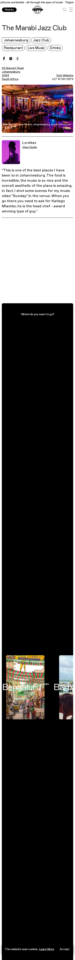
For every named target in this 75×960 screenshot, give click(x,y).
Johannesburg (16, 40)
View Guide (29, 147)
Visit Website (64, 75)
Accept (65, 949)
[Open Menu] (71, 10)
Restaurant (13, 48)
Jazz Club (41, 40)
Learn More (46, 949)
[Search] (64, 10)
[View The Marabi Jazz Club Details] (39, 261)
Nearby (9, 9)
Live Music (36, 48)
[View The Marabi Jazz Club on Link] (17, 58)
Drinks (55, 48)
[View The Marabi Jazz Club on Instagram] (11, 58)
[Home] (37, 10)
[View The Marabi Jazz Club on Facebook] (4, 58)
